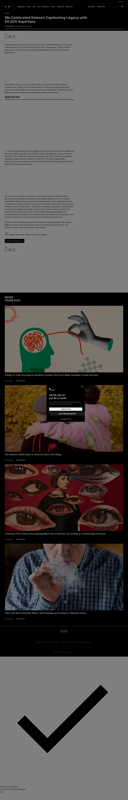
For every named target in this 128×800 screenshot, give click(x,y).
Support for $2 (66, 409)
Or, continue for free (65, 419)
